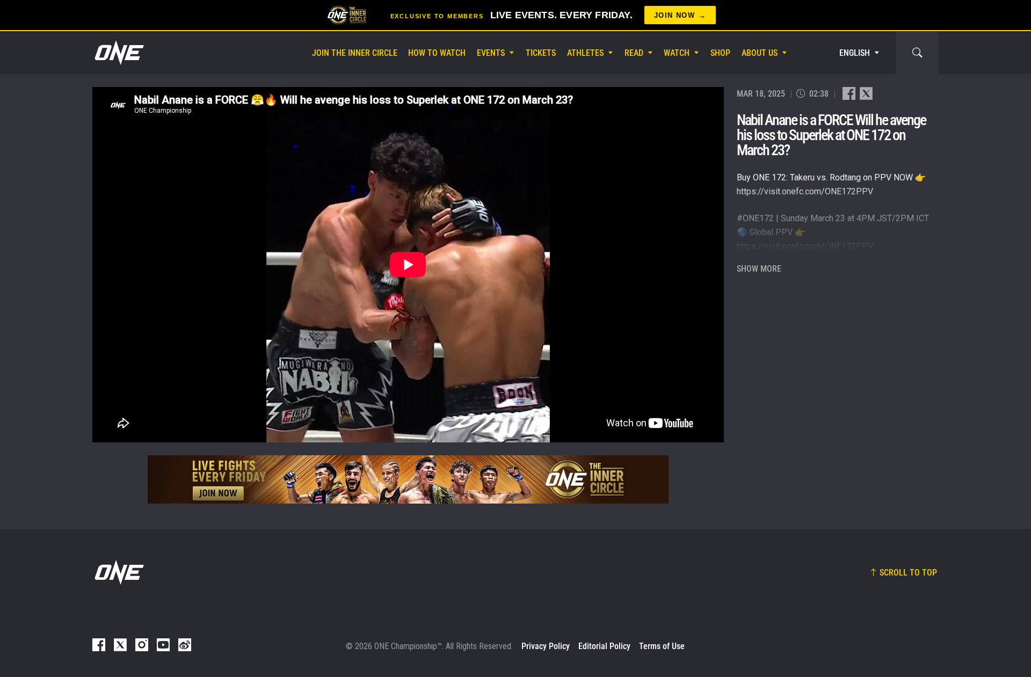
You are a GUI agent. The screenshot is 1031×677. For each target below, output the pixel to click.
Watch (676, 53)
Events (491, 53)
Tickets (541, 53)
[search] (917, 52)
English (854, 53)
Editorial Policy (604, 646)
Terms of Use (662, 646)
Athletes (585, 53)
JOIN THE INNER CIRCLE (354, 53)
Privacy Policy (545, 646)
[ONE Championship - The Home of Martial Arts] (118, 52)
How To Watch (437, 53)
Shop (720, 53)
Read (634, 53)
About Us (760, 53)
